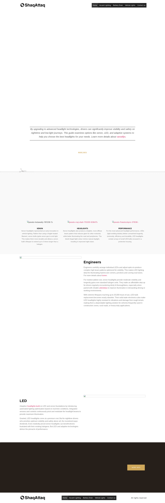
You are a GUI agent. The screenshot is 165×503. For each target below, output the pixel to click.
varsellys (121, 136)
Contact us (141, 5)
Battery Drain (118, 5)
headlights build (33, 406)
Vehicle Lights (130, 5)
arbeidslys (103, 288)
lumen (104, 275)
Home (95, 5)
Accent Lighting (105, 5)
